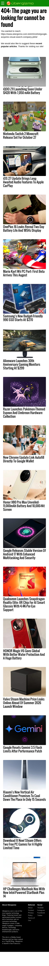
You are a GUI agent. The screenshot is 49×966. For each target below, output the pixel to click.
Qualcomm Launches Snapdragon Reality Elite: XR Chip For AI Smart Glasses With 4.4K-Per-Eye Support (24, 604)
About (30, 908)
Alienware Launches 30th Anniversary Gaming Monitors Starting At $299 (21, 364)
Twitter (39, 915)
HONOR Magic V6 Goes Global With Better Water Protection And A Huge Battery (24, 654)
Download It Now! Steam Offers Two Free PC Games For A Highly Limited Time (22, 844)
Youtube (40, 908)
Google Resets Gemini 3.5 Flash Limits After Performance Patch (22, 749)
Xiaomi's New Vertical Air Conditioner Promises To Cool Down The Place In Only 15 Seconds (24, 796)
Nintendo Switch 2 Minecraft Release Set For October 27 (20, 135)
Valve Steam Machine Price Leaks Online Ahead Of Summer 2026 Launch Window (23, 703)
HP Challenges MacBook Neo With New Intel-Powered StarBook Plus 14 (24, 892)
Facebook (41, 913)
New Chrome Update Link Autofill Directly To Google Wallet (23, 459)
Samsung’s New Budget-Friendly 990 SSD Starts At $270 (23, 318)
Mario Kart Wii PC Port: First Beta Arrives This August (24, 273)
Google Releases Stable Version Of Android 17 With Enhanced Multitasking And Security (24, 554)
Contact (31, 910)
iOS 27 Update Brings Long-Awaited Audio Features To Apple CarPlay (23, 182)
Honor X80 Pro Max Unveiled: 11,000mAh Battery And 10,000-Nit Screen (24, 506)
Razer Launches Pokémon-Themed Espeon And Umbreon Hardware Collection (24, 413)
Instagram (41, 910)
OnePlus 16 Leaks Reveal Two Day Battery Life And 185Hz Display (23, 228)
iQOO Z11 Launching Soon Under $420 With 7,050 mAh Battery (22, 91)
